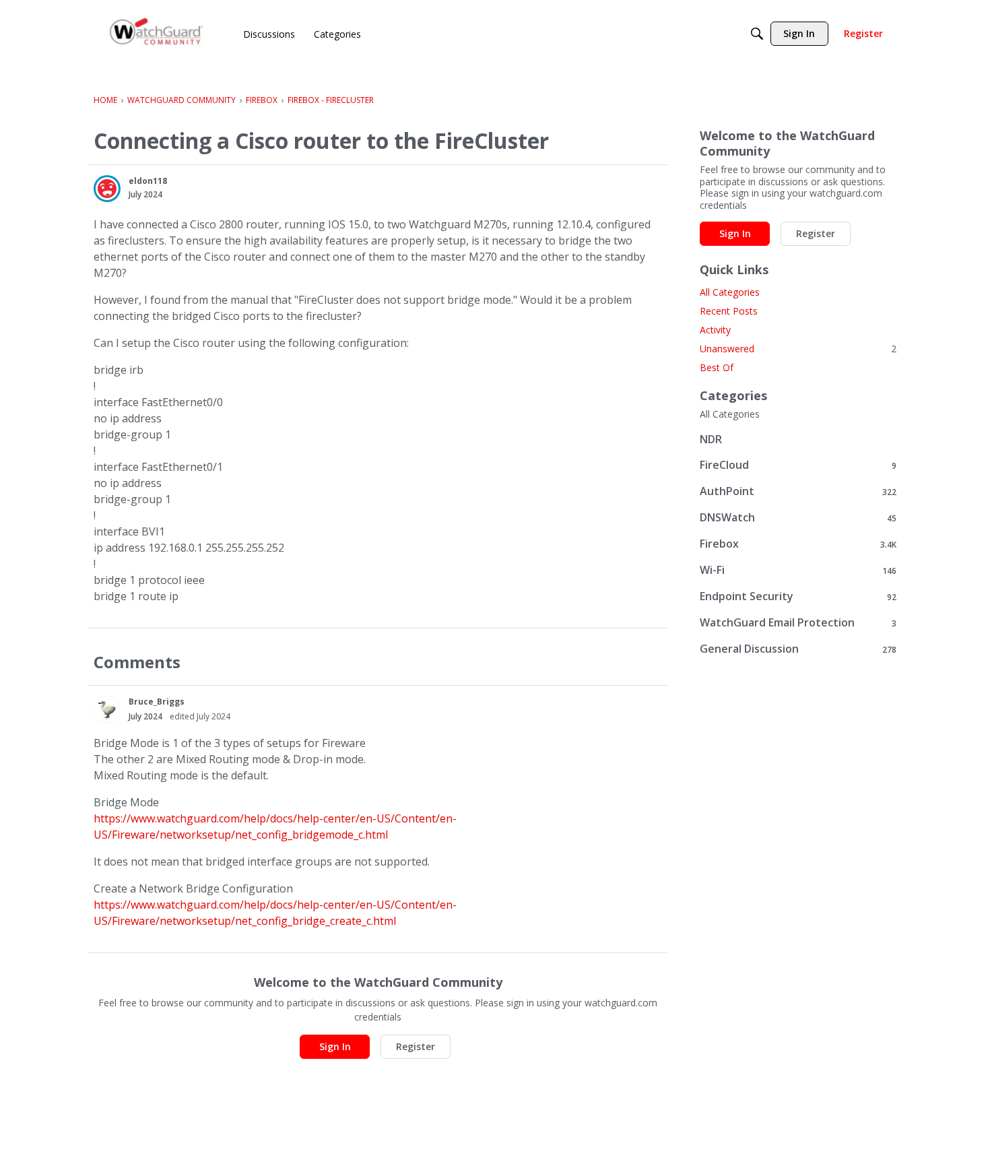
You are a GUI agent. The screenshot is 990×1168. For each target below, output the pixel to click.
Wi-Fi (798, 570)
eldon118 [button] (148, 181)
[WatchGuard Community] (157, 34)
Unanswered (798, 348)
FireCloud (798, 465)
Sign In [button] (335, 1046)
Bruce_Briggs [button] (157, 701)
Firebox (798, 544)
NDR (711, 439)
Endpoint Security (798, 596)
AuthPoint (798, 491)
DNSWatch (798, 518)
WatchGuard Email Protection (798, 623)
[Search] (757, 34)
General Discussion (798, 649)
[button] (107, 188)
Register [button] (415, 1046)
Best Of (716, 367)
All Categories (730, 292)
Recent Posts (729, 310)
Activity (715, 329)
